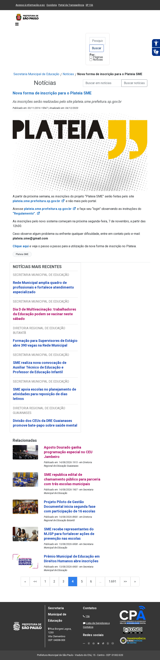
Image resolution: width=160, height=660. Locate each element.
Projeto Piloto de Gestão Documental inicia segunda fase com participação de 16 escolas (69, 506)
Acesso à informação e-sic (30, 5)
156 (87, 616)
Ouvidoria (51, 5)
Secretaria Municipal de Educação (36, 74)
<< (35, 581)
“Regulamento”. (26, 213)
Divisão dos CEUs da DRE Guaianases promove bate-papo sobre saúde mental (45, 423)
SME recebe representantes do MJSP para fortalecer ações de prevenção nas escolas (69, 533)
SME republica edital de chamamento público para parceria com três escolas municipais (72, 479)
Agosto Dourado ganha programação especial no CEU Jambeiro (68, 452)
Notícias (98, 59)
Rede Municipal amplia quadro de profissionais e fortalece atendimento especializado (43, 287)
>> (125, 581)
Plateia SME (22, 254)
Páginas (98, 57)
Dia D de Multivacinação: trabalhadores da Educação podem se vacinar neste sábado (44, 314)
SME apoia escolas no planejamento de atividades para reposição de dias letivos (44, 394)
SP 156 (89, 5)
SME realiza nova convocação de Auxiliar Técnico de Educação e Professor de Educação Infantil (39, 367)
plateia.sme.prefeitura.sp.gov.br (39, 201)
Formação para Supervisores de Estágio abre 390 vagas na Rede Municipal (45, 343)
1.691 (112, 581)
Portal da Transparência (71, 5)
